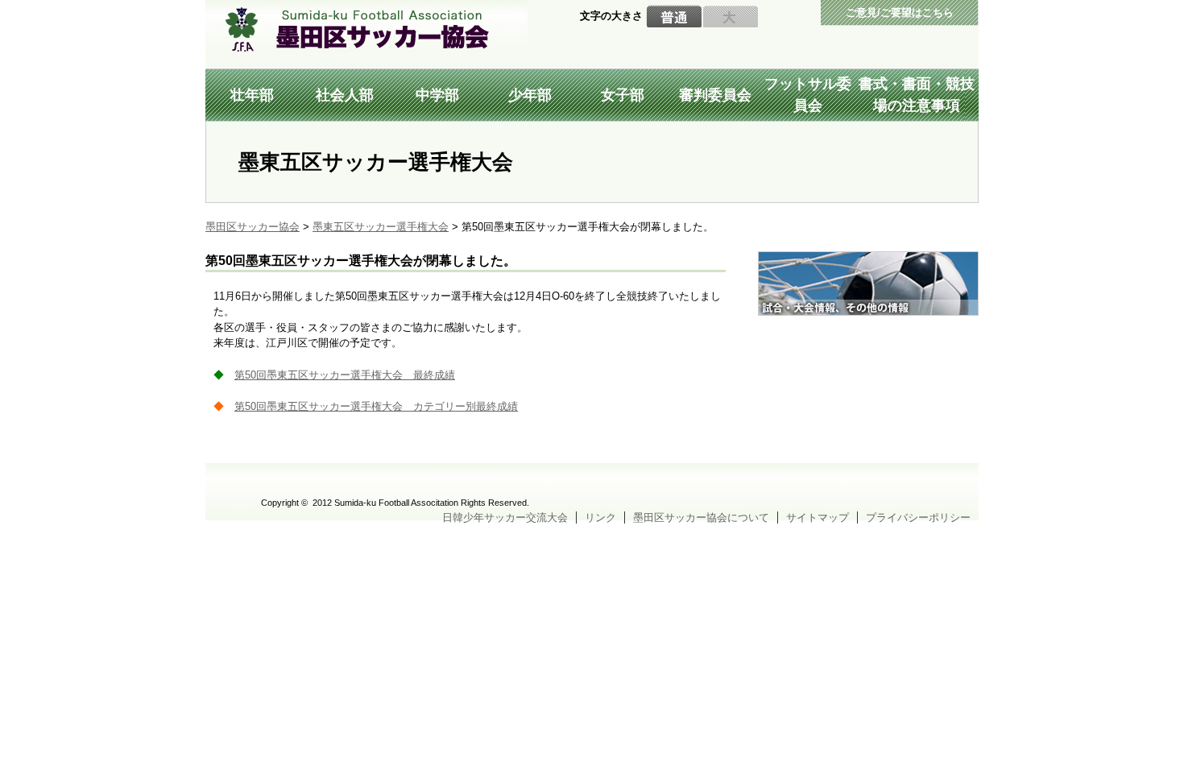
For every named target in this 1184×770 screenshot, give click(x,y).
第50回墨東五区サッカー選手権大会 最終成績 (344, 375)
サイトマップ (817, 517)
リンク (600, 517)
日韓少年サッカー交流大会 (505, 517)
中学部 (437, 95)
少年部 (530, 95)
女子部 (622, 95)
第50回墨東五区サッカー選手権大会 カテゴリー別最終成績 (376, 406)
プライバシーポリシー (918, 517)
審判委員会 (715, 95)
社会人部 (345, 95)
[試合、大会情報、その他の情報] (868, 259)
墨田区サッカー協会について (701, 517)
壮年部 (252, 95)
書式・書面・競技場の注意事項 (917, 95)
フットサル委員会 (807, 95)
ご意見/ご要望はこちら (900, 12)
